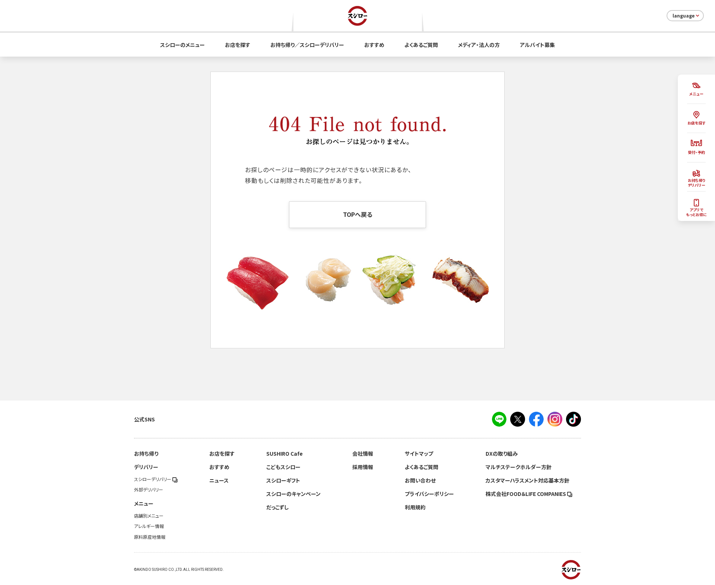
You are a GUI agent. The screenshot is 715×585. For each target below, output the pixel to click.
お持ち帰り (146, 453)
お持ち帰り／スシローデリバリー (307, 44)
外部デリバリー (148, 489)
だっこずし (277, 507)
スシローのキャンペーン (293, 493)
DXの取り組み (502, 453)
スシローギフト (283, 480)
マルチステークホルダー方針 (519, 467)
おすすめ (374, 44)
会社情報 (362, 453)
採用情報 (362, 467)
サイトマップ (419, 453)
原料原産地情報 (149, 537)
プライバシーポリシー (429, 493)
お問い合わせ (420, 480)
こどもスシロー (283, 467)
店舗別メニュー (148, 515)
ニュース (219, 480)
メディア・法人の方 (479, 44)
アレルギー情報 (149, 526)
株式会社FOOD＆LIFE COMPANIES (526, 493)
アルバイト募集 (537, 44)
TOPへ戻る (357, 214)
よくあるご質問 (421, 44)
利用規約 (415, 507)
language (684, 15)
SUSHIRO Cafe (284, 453)
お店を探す (237, 44)
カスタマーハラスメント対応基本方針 (527, 480)
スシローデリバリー (153, 479)
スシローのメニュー (182, 44)
